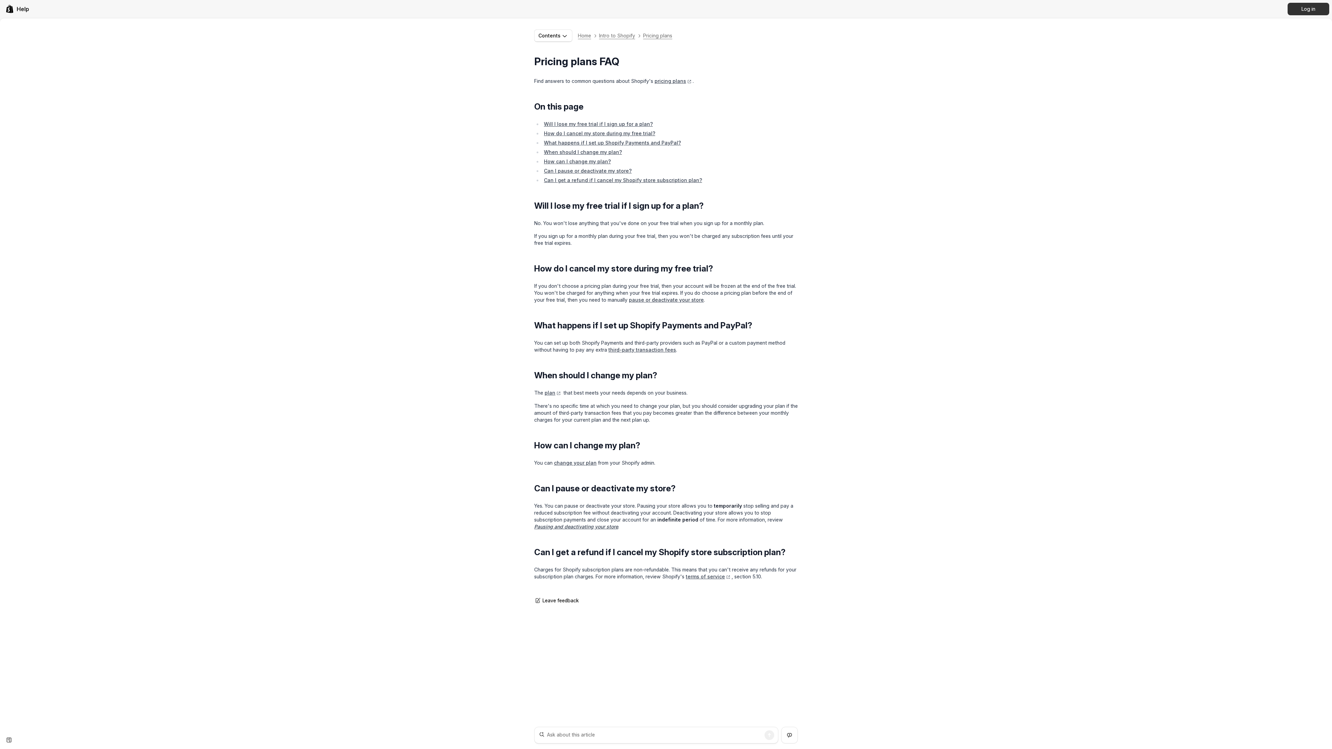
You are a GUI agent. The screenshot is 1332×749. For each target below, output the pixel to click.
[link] (17, 9)
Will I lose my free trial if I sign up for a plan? (598, 124)
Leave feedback (561, 600)
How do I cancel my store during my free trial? (599, 133)
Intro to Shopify (617, 35)
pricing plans (670, 81)
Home (584, 35)
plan (550, 393)
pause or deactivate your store (666, 300)
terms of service (705, 576)
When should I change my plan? (583, 152)
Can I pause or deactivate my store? (588, 171)
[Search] (769, 735)
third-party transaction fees (642, 350)
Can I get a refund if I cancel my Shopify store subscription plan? (623, 180)
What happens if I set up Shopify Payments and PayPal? (612, 143)
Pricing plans (657, 35)
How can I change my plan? (577, 161)
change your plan (575, 463)
